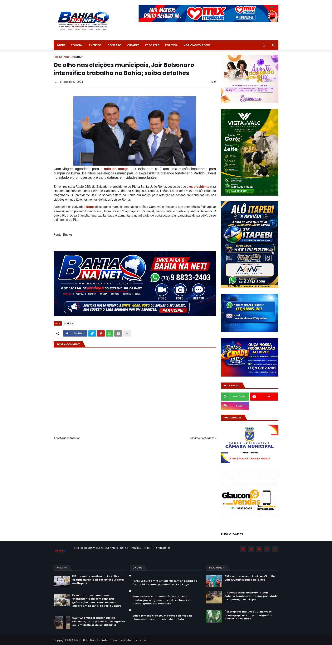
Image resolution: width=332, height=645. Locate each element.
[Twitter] (92, 333)
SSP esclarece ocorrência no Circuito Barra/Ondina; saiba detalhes (250, 578)
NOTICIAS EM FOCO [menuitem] (196, 45)
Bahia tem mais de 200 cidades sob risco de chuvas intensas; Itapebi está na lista (163, 617)
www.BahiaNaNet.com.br (92, 640)
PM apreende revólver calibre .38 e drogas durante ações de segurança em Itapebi (98, 580)
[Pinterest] (101, 333)
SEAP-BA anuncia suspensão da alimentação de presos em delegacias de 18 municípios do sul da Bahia (99, 621)
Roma (90, 206)
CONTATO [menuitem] (114, 45)
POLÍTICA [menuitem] (171, 45)
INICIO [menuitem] (60, 45)
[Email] (118, 333)
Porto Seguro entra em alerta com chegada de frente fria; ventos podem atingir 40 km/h (165, 582)
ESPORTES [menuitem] (152, 45)
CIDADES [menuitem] (133, 45)
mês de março (116, 169)
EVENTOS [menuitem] (95, 45)
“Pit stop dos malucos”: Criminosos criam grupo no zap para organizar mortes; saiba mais (249, 615)
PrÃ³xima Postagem (201, 438)
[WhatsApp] (109, 333)
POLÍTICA (77, 57)
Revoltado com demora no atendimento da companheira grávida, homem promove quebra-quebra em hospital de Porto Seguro (97, 601)
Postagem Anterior (68, 438)
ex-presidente (198, 186)
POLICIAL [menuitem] (77, 45)
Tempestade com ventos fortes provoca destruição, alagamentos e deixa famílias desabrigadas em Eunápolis (161, 600)
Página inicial (62, 57)
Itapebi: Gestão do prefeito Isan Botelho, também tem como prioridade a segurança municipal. (251, 596)
